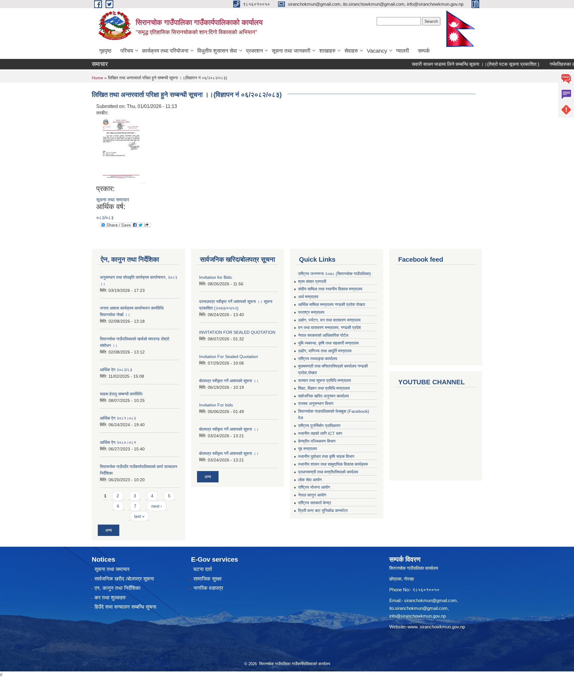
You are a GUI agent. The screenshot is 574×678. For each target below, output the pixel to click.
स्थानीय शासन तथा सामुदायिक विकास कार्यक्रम (333, 464)
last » (139, 516)
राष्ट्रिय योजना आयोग (314, 487)
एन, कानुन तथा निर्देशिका (117, 588)
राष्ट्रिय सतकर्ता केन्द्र (314, 502)
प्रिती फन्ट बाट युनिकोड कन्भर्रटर (323, 510)
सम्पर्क (424, 51)
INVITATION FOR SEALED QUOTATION (237, 332)
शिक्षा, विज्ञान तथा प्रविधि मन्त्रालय (324, 388)
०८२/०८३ (105, 217)
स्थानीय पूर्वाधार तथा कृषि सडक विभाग (326, 456)
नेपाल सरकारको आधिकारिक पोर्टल (323, 335)
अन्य (108, 530)
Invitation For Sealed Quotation (228, 356)
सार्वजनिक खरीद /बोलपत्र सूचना (124, 579)
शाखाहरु (327, 51)
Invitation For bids (216, 405)
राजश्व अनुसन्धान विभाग (315, 403)
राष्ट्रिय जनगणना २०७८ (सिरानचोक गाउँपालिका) (334, 273)
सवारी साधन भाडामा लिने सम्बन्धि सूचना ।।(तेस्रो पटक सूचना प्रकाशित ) (463, 64)
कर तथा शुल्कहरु (110, 598)
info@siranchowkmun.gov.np (417, 615)
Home (97, 77)
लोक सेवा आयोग (310, 479)
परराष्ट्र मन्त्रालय (311, 312)
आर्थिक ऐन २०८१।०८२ (118, 418)
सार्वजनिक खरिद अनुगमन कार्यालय (323, 396)
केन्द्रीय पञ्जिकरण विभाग (316, 441)
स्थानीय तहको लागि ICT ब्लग (320, 433)
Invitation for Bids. (216, 277)
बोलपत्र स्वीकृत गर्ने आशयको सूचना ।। (229, 380)
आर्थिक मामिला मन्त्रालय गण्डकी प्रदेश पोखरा (331, 304)
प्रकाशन (254, 51)
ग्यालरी (402, 51)
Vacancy (377, 51)
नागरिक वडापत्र (208, 588)
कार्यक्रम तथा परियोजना (165, 51)
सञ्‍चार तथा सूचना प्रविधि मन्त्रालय (324, 380)
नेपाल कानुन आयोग (312, 495)
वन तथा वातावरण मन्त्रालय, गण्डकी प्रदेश (329, 327)
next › (156, 506)
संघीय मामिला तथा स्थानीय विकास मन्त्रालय (330, 289)
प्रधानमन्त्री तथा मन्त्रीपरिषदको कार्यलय (328, 472)
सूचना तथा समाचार (112, 199)
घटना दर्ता (202, 569)
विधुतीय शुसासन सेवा (217, 51)
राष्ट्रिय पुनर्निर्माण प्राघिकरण (319, 425)
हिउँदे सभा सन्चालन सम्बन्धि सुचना (125, 607)
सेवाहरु (351, 51)
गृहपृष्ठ (105, 51)
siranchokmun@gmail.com (430, 600)
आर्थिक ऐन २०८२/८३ (116, 369)
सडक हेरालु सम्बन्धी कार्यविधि (121, 393)
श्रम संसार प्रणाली (312, 281)
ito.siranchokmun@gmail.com (418, 608)
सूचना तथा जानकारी (291, 51)
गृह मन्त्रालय (307, 448)
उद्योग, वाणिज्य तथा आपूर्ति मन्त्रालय (325, 350)
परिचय (126, 51)
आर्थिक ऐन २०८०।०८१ (118, 442)
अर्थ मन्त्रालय (308, 296)
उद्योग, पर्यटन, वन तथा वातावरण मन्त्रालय (329, 320)
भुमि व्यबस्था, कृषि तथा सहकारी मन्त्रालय (328, 343)
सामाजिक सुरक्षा (207, 579)
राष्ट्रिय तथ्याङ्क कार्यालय (317, 358)
